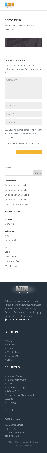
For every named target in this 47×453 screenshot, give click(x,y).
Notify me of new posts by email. (24, 143)
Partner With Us (14, 356)
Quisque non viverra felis (17, 185)
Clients (10, 348)
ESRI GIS (11, 383)
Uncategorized (12, 240)
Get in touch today (18, 319)
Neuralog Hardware (16, 379)
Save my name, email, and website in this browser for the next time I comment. (23, 133)
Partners (11, 344)
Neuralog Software (16, 376)
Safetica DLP (13, 391)
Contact (10, 359)
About (10, 340)
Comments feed (12, 261)
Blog (7, 235)
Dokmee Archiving (16, 387)
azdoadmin (12, 25)
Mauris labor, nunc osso (16, 204)
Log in (8, 251)
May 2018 (9, 223)
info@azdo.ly (13, 436)
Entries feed (10, 256)
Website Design (14, 352)
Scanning (11, 402)
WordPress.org (12, 266)
